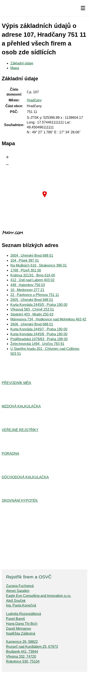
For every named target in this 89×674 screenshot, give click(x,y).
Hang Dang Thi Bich (21, 623)
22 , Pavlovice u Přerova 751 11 (34, 295)
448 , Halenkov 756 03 (27, 285)
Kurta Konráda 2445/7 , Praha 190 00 (38, 329)
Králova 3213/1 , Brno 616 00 (32, 275)
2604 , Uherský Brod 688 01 (31, 255)
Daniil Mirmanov (18, 628)
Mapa (14, 68)
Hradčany (34, 100)
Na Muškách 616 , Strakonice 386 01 (38, 265)
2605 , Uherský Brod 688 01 (31, 300)
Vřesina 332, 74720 (21, 656)
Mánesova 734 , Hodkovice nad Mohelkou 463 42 (48, 319)
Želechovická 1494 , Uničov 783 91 (37, 344)
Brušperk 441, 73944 (22, 651)
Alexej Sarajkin (17, 591)
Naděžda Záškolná (20, 633)
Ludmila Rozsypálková (23, 614)
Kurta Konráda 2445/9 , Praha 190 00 (38, 334)
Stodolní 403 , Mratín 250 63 (31, 314)
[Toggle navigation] (83, 8)
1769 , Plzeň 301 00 (25, 270)
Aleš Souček (15, 600)
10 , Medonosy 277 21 (27, 290)
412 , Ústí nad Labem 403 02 (32, 280)
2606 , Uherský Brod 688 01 (31, 324)
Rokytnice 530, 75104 (23, 661)
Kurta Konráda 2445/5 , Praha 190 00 (38, 305)
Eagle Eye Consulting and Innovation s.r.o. (38, 596)
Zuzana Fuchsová (20, 586)
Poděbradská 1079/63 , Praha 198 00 (39, 339)
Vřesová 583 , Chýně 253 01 (32, 309)
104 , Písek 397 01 (24, 260)
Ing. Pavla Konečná (21, 605)
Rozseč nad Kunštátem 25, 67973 (32, 646)
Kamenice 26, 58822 (22, 642)
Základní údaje (21, 63)
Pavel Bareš (15, 619)
